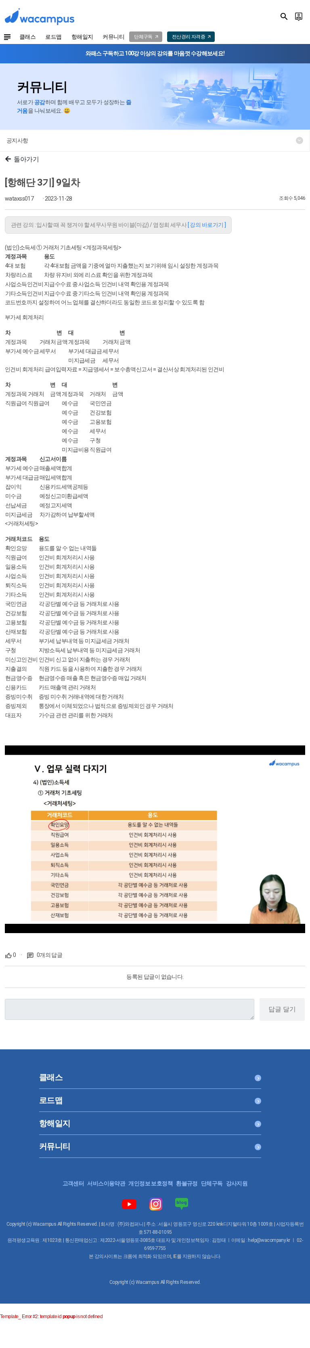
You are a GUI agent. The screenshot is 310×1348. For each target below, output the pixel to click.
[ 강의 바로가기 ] (207, 225)
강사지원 (237, 1183)
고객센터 (73, 1183)
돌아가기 (26, 159)
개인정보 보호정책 (150, 1183)
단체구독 (212, 1183)
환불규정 (187, 1183)
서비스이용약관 (106, 1183)
